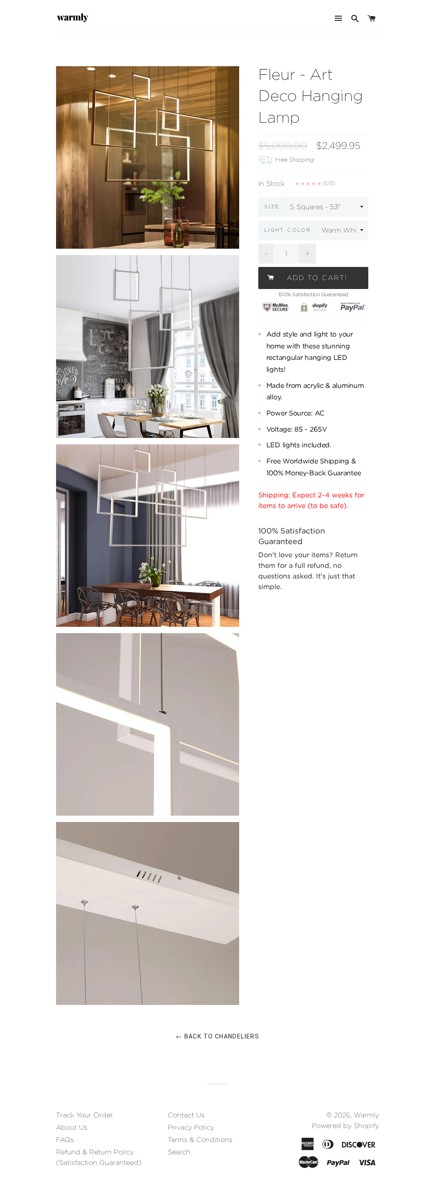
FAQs (65, 1140)
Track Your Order (84, 1115)
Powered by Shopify (345, 1126)
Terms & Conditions (200, 1140)
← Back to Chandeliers (217, 1036)
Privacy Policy (191, 1127)
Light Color (287, 230)
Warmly (366, 1115)
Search (179, 1152)
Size (272, 206)
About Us (72, 1127)
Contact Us (186, 1115)
